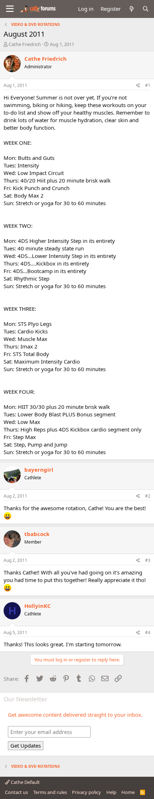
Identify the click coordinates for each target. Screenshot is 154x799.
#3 (147, 560)
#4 (147, 632)
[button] (9, 9)
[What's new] (131, 8)
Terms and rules (50, 792)
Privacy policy (86, 792)
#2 (147, 496)
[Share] (138, 86)
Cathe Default (25, 782)
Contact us (16, 792)
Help (111, 792)
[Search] (146, 8)
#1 (147, 85)
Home (128, 792)
